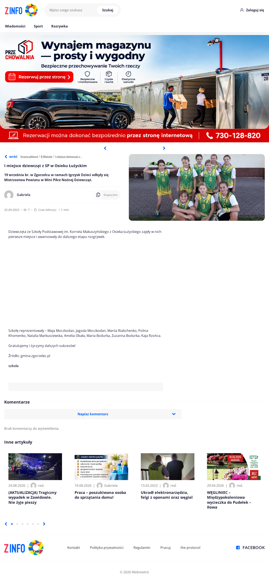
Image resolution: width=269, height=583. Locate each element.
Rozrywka (59, 26)
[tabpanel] (134, 88)
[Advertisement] (85, 283)
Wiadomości (15, 26)
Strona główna (29, 156)
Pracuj (165, 547)
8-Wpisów (46, 156)
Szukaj (107, 10)
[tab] (12, 524)
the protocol (190, 547)
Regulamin (141, 547)
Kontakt (73, 547)
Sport (38, 26)
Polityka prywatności (106, 547)
